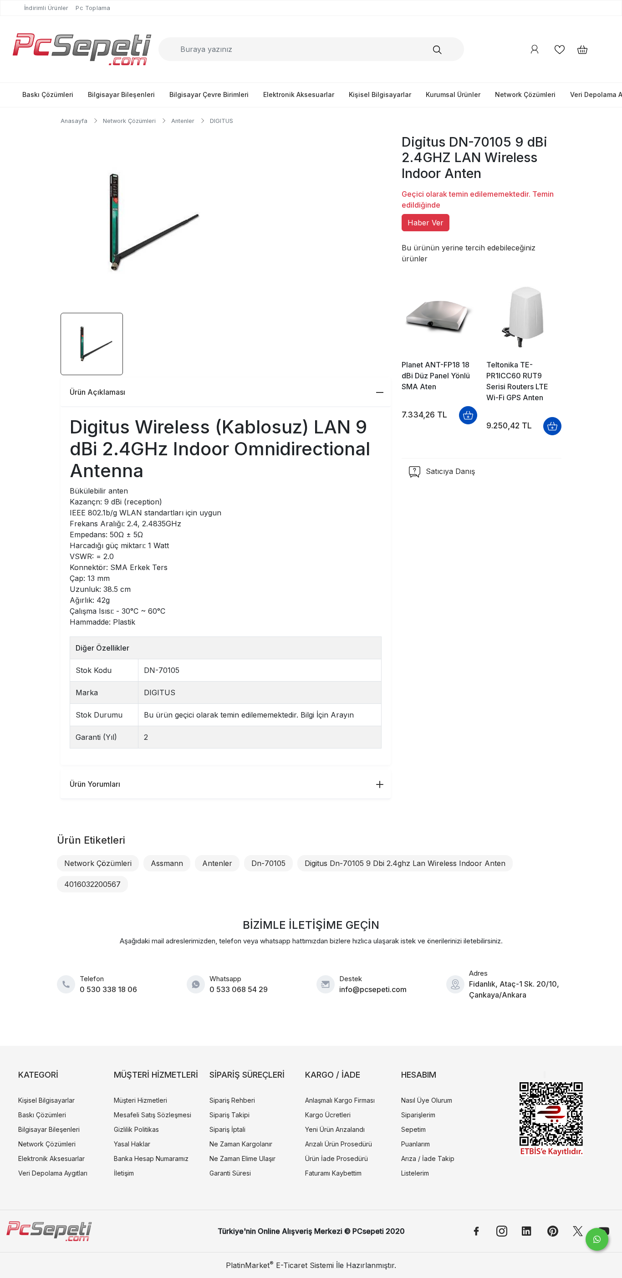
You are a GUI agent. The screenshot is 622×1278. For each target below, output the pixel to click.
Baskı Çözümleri (47, 94)
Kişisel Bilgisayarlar (380, 94)
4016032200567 (92, 884)
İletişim (124, 1173)
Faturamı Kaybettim (333, 1173)
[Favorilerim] (560, 49)
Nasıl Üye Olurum (426, 1100)
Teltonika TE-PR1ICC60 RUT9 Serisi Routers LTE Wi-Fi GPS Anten (517, 381)
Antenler (217, 863)
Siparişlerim (418, 1115)
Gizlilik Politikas (136, 1129)
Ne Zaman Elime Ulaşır (242, 1158)
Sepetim (413, 1129)
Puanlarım (415, 1144)
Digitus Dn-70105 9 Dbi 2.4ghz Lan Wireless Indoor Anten (405, 863)
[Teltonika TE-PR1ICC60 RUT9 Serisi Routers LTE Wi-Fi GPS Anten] (523, 317)
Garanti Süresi (230, 1173)
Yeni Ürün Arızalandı (335, 1129)
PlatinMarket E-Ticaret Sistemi (280, 1265)
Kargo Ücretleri (328, 1115)
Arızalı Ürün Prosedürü (338, 1144)
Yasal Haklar (132, 1144)
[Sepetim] (577, 49)
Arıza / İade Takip (427, 1158)
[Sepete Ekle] (468, 415)
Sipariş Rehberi (232, 1100)
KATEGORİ (38, 1074)
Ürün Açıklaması (97, 392)
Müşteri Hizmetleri (140, 1100)
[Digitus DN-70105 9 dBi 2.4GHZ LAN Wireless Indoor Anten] (141, 222)
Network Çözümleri (525, 94)
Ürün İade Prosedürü (336, 1158)
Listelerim (415, 1173)
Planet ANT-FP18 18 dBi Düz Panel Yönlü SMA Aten (436, 375)
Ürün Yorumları (95, 784)
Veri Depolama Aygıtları (52, 1173)
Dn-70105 (268, 863)
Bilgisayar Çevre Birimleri (209, 94)
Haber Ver (426, 222)
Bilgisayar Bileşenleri (121, 94)
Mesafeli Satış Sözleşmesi (152, 1115)
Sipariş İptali (227, 1129)
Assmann (167, 863)
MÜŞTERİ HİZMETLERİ (156, 1074)
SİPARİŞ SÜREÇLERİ (247, 1074)
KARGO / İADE (332, 1074)
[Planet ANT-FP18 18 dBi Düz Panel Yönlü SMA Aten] (439, 317)
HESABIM (418, 1074)
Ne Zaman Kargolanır (240, 1144)
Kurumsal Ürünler (453, 94)
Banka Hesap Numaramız (151, 1158)
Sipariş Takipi (229, 1115)
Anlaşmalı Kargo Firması (340, 1100)
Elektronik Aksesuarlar (298, 94)
